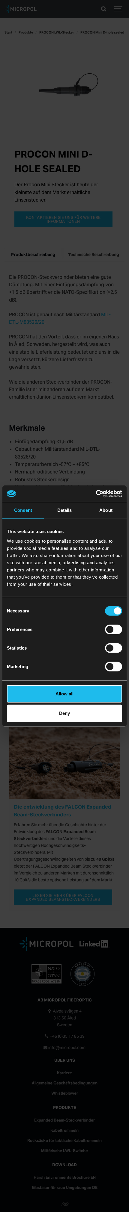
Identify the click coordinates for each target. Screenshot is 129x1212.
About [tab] (105, 510)
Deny (64, 713)
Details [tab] (64, 510)
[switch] (113, 629)
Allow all (65, 693)
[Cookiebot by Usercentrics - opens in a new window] (96, 493)
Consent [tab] (23, 510)
